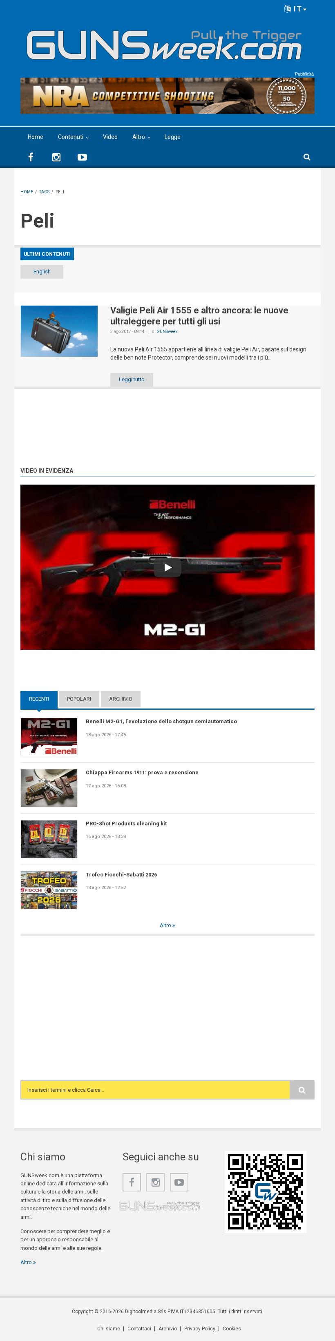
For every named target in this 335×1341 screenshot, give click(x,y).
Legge (173, 137)
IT (296, 8)
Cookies (232, 1328)
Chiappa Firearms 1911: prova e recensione (142, 772)
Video (110, 137)
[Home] (164, 41)
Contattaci (139, 1328)
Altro (138, 137)
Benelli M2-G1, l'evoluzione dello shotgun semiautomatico (161, 721)
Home (35, 137)
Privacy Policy (199, 1328)
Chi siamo (108, 1328)
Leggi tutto (132, 379)
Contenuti (70, 137)
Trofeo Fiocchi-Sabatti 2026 (121, 875)
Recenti (43, 699)
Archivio (120, 699)
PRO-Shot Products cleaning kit (126, 823)
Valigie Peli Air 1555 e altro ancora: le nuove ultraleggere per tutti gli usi (199, 315)
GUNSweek (166, 331)
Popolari (79, 699)
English (42, 271)
